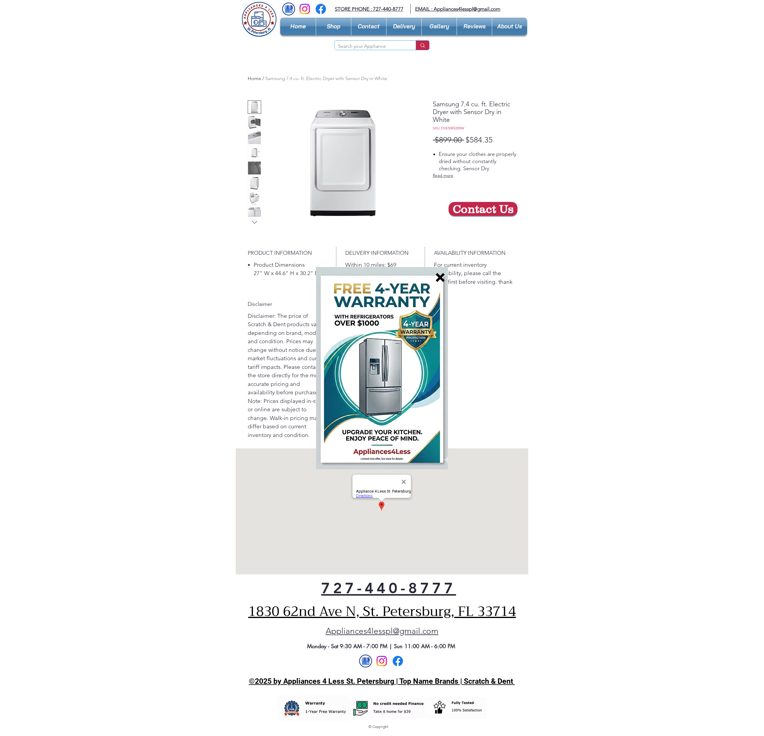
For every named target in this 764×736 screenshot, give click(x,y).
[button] (440, 277)
